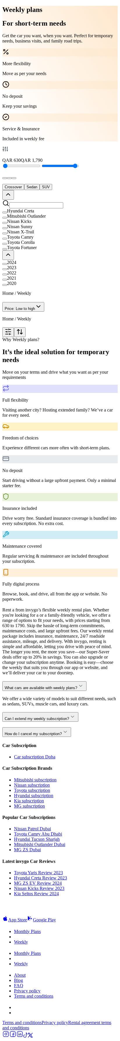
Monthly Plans (27, 931)
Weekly (21, 941)
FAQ (18, 985)
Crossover (13, 187)
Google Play (44, 919)
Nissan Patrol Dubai (32, 828)
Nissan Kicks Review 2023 (39, 888)
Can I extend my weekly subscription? (37, 719)
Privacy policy (27, 990)
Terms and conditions (33, 996)
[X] (30, 1035)
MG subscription (29, 806)
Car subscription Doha (34, 756)
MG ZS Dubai (27, 849)
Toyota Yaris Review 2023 (38, 872)
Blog (18, 980)
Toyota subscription (32, 790)
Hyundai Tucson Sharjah (37, 839)
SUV (46, 187)
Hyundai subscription (33, 795)
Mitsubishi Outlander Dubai (39, 844)
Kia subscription (29, 800)
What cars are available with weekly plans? (41, 688)
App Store (17, 919)
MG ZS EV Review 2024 (38, 883)
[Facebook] (12, 1035)
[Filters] (8, 332)
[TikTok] (25, 1035)
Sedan (32, 187)
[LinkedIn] (19, 1035)
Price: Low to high (20, 308)
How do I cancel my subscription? (33, 734)
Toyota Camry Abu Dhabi (38, 833)
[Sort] (20, 332)
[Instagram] (5, 1035)
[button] (60, 211)
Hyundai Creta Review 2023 (40, 877)
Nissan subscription (32, 785)
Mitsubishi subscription (35, 779)
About (20, 975)
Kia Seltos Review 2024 (36, 893)
